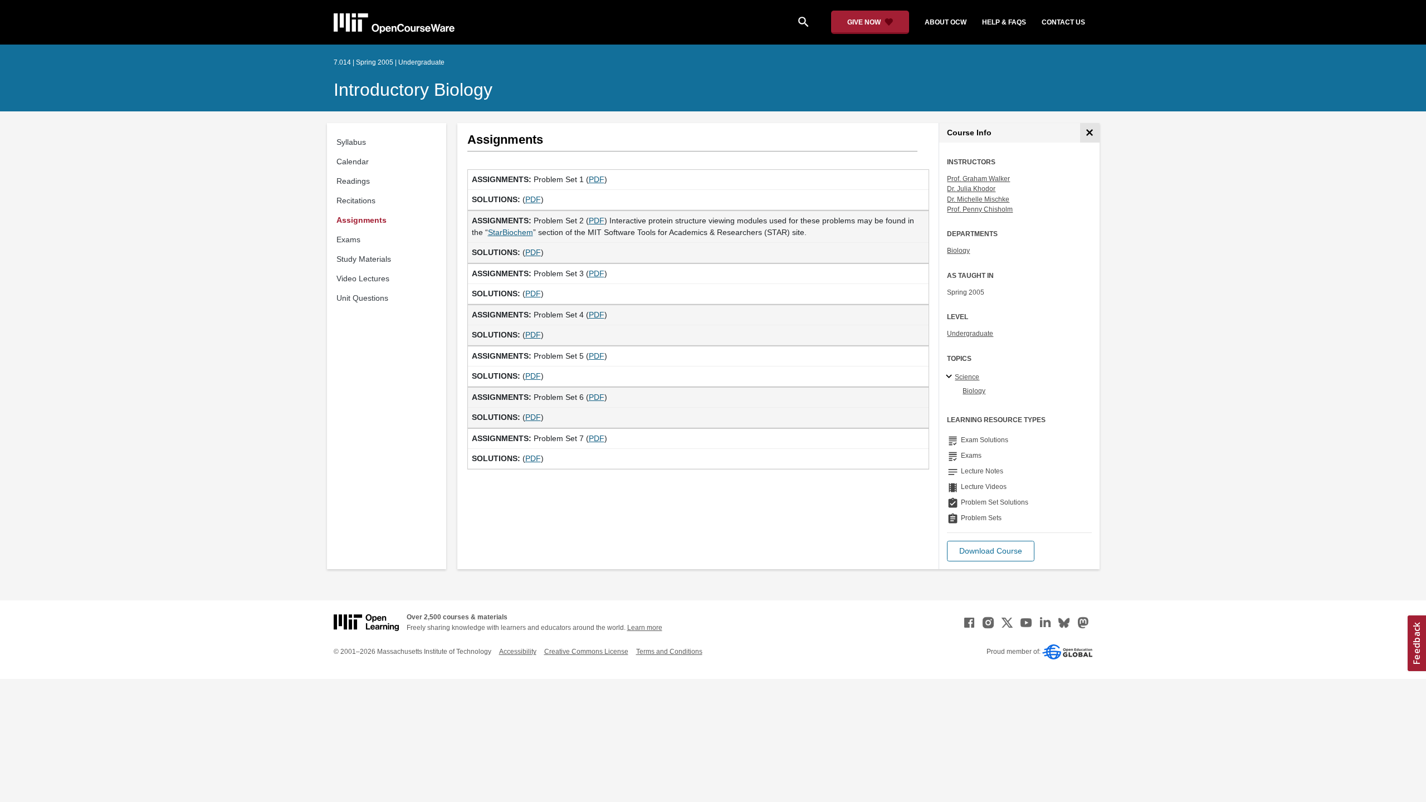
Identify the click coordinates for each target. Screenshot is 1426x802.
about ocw (945, 22)
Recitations (355, 200)
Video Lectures (362, 278)
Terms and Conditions (669, 652)
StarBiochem (510, 232)
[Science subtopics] (950, 377)
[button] (990, 551)
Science (967, 377)
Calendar (352, 161)
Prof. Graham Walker (978, 179)
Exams (348, 239)
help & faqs (1004, 22)
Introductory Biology (413, 90)
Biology (958, 251)
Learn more (644, 628)
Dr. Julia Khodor (971, 189)
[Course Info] (1090, 133)
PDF (596, 179)
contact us (1063, 22)
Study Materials (363, 259)
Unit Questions (362, 298)
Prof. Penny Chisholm (980, 209)
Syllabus (351, 142)
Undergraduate (970, 334)
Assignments (361, 220)
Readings (353, 181)
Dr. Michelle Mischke (978, 199)
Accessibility (517, 652)
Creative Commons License (586, 652)
